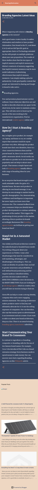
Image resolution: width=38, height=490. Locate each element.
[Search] (35, 3)
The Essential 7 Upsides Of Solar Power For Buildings (17, 436)
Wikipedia (19, 361)
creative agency (18, 120)
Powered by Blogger (20, 487)
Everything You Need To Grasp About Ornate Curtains (17, 467)
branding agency (14, 168)
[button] (3, 21)
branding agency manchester (13, 324)
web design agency (10, 286)
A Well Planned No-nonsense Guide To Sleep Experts (17, 404)
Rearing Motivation (11, 3)
